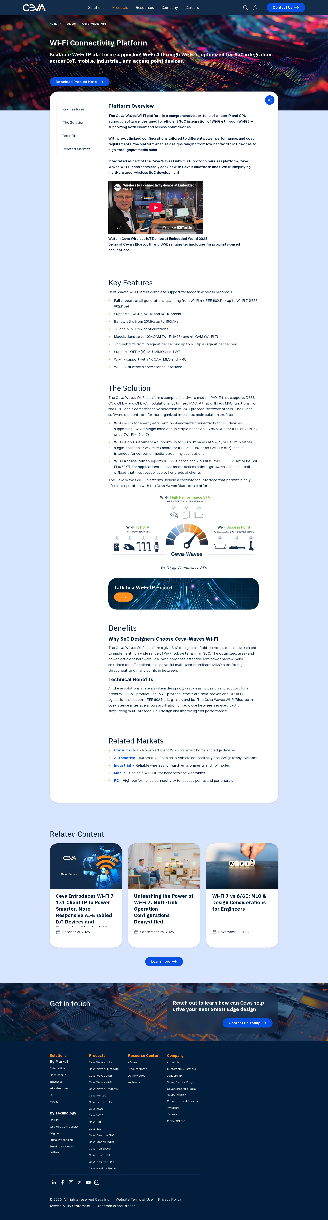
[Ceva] (34, 10)
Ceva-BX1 (95, 1122)
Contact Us (283, 7)
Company (170, 7)
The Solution (73, 122)
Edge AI (55, 1133)
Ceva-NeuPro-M (99, 1155)
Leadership (174, 1075)
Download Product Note (76, 81)
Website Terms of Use (134, 1199)
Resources (145, 7)
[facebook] (62, 1182)
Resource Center (143, 1055)
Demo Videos (136, 1075)
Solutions (96, 7)
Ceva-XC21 (96, 1108)
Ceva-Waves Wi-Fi (100, 1082)
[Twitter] (79, 1182)
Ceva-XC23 (96, 1115)
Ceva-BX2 (95, 1128)
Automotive (57, 1068)
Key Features (73, 109)
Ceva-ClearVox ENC (101, 1135)
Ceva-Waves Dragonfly (103, 1089)
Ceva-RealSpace (100, 1148)
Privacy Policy (170, 1199)
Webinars (134, 1082)
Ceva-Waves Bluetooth (104, 1069)
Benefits (70, 135)
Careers (192, 7)
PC (51, 1095)
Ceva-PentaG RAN (100, 1102)
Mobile (54, 1101)
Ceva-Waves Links (100, 1062)
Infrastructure (59, 1088)
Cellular (54, 1120)
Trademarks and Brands (116, 1206)
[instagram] (71, 1182)
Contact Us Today (244, 1022)
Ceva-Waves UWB (100, 1075)
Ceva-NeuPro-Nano (101, 1162)
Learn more (160, 961)
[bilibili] (96, 1182)
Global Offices (176, 1121)
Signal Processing (61, 1140)
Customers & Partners (181, 1069)
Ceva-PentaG (97, 1095)
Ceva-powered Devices (182, 1101)
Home (54, 23)
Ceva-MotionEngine (102, 1142)
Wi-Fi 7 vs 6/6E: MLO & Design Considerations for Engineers (239, 902)
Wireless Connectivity (64, 1126)
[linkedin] (54, 1182)
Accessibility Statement (70, 1206)
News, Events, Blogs (180, 1082)
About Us (173, 1062)
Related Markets (76, 149)
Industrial (56, 1081)
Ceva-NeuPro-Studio (102, 1168)
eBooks (133, 1062)
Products (120, 7)
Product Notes (137, 1069)
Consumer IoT (59, 1075)
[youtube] (88, 1182)
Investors (173, 1108)
